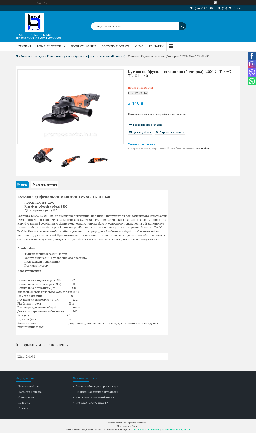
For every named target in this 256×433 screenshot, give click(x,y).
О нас (139, 46)
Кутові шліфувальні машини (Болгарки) (100, 56)
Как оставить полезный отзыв (95, 397)
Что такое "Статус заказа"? (92, 402)
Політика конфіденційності (176, 429)
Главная (24, 46)
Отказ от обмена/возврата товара (97, 386)
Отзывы (23, 408)
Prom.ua (145, 422)
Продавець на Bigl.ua (128, 426)
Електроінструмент (59, 56)
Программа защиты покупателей (97, 391)
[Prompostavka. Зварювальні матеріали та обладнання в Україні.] (34, 21)
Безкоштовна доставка (147, 124)
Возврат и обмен (83, 46)
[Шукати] (182, 24)
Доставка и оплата (115, 46)
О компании (26, 397)
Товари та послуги (32, 56)
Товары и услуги (49, 46)
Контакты (156, 46)
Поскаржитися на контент (146, 429)
